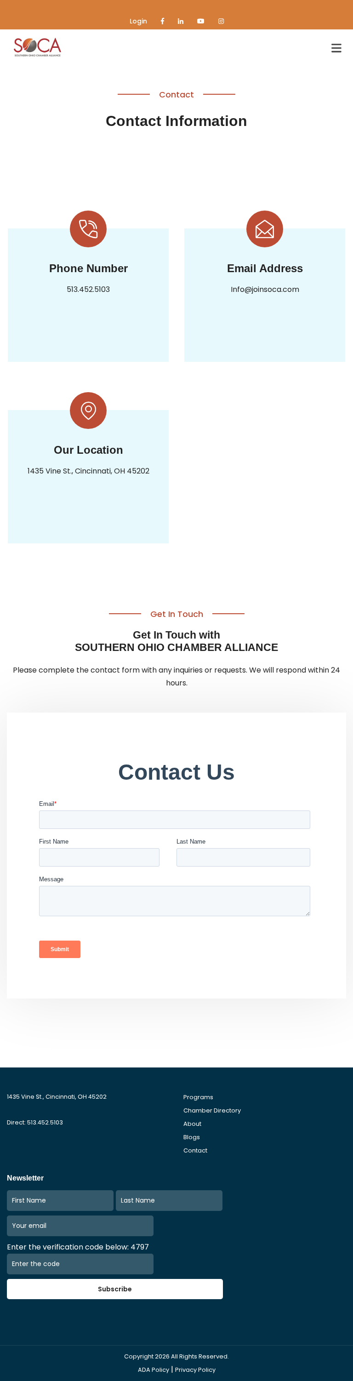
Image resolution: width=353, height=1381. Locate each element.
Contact (195, 1150)
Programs (198, 1097)
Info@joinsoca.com (265, 289)
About (192, 1124)
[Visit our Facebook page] (162, 21)
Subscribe (115, 1289)
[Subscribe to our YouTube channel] (201, 21)
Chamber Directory (212, 1110)
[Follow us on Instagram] (221, 21)
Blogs (191, 1137)
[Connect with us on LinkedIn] (180, 21)
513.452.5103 (88, 289)
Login (138, 21)
